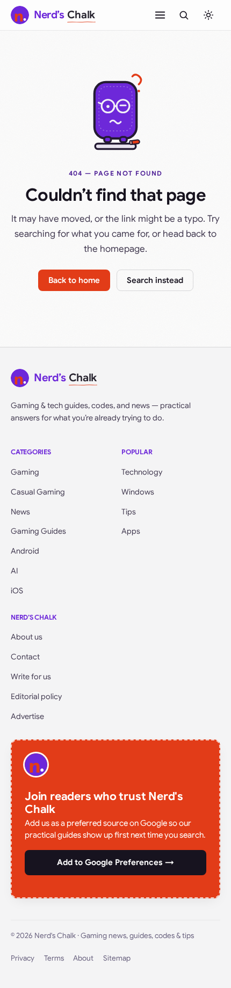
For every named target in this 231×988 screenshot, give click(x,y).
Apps (130, 531)
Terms (54, 958)
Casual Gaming (38, 492)
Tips (128, 512)
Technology (141, 472)
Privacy (22, 958)
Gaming (25, 472)
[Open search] (184, 15)
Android (25, 551)
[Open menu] (160, 15)
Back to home (74, 280)
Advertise (27, 716)
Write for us (31, 676)
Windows (137, 492)
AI (14, 571)
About (83, 958)
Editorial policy (36, 696)
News (20, 512)
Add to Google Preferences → (115, 862)
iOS (17, 590)
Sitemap (117, 958)
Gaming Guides (38, 531)
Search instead (155, 280)
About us (26, 637)
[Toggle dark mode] (208, 15)
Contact (25, 657)
